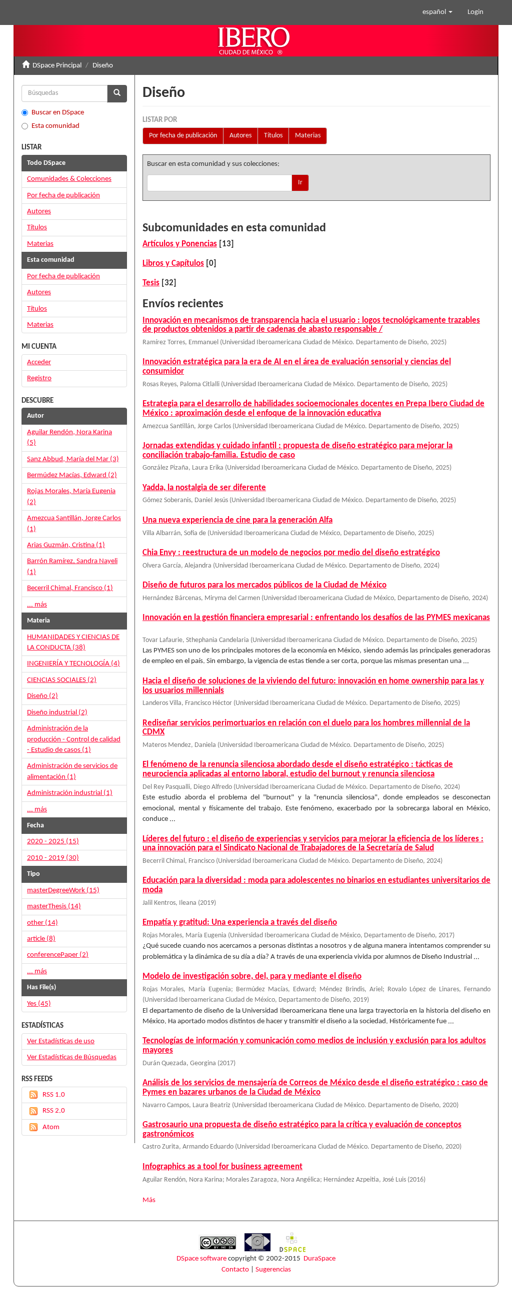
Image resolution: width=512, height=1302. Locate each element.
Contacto (235, 1270)
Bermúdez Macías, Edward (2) (72, 475)
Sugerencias (273, 1270)
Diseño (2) (42, 696)
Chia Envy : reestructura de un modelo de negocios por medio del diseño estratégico (291, 553)
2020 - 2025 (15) (53, 841)
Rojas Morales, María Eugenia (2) (71, 497)
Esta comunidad (56, 126)
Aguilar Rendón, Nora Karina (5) (69, 438)
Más (149, 1200)
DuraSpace (320, 1259)
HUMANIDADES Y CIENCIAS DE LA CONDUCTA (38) (73, 642)
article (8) (41, 939)
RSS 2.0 (53, 1111)
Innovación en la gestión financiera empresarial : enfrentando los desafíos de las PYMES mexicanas (316, 618)
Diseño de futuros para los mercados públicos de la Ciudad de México (264, 585)
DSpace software (201, 1259)
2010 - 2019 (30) (53, 858)
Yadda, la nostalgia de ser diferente (204, 488)
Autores (241, 135)
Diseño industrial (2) (57, 712)
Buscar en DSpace (58, 112)
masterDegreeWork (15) (63, 890)
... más (37, 605)
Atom (51, 1127)
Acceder (39, 362)
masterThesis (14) (54, 906)
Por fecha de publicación (183, 135)
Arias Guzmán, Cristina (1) (66, 545)
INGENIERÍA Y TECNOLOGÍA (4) (73, 663)
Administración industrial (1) (69, 793)
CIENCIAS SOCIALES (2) (61, 680)
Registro (39, 378)
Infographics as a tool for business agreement (222, 1167)
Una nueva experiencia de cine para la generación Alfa (237, 520)
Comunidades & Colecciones (69, 179)
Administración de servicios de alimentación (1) (72, 771)
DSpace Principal (57, 65)
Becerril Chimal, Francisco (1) (70, 588)
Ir (300, 182)
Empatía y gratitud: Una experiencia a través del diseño (239, 922)
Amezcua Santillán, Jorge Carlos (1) (74, 524)
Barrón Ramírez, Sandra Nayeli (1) (72, 567)
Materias (307, 135)
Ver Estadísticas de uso (60, 1041)
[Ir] (117, 93)
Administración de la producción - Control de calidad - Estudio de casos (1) (73, 739)
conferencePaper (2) (57, 955)
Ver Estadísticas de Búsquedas (71, 1057)
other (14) (42, 923)
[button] (437, 12)
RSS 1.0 (53, 1095)
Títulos (273, 135)
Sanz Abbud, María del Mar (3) (73, 459)
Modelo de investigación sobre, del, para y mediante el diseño (252, 976)
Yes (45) (39, 1004)
